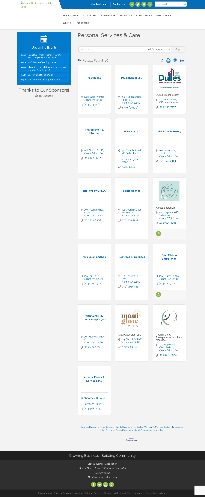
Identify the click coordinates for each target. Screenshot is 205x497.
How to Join (158, 430)
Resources (83, 23)
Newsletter (70, 15)
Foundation (89, 15)
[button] (79, 60)
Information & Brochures (139, 430)
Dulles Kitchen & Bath (167, 95)
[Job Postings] (158, 296)
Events (67, 23)
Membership (107, 15)
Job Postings (107, 430)
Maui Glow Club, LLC (129, 334)
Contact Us (121, 430)
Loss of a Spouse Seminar (40, 71)
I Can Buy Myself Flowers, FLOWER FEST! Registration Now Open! (45, 53)
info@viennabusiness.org (103, 477)
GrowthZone (126, 493)
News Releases (106, 427)
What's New (163, 15)
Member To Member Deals (156, 427)
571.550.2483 (104, 473)
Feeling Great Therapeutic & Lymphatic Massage (169, 337)
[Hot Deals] (158, 235)
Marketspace (177, 427)
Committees (143, 15)
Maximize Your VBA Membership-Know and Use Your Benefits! (47, 65)
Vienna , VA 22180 (104, 468)
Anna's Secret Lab (165, 207)
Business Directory (89, 427)
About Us (125, 15)
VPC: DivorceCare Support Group (44, 59)
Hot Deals (137, 427)
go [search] (179, 49)
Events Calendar (123, 427)
